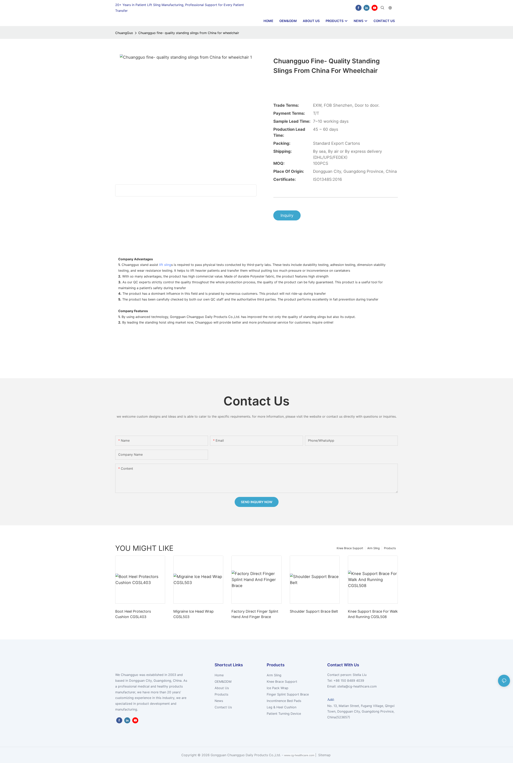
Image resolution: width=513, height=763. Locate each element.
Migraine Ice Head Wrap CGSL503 (193, 614)
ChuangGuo (124, 33)
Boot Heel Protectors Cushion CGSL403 (133, 614)
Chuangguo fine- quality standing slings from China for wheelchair (188, 33)
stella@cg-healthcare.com (357, 686)
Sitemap (324, 755)
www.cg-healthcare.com (299, 755)
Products (390, 548)
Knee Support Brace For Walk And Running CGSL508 (373, 614)
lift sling (165, 265)
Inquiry (287, 215)
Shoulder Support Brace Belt (314, 611)
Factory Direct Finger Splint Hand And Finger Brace (254, 614)
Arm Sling (373, 548)
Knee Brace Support (350, 548)
